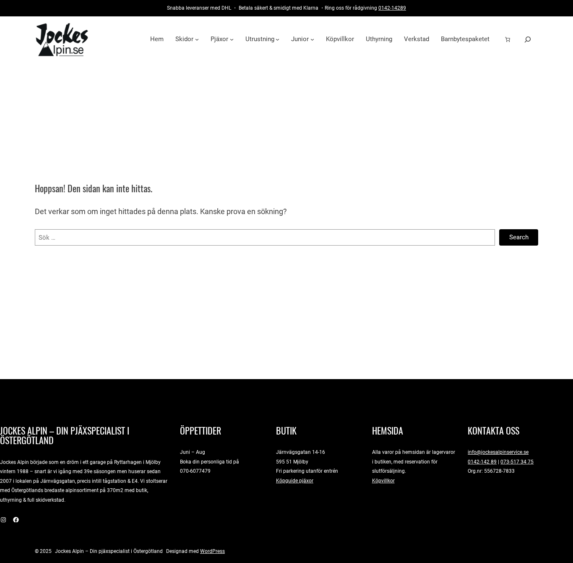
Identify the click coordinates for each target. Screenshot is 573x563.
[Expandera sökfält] (527, 39)
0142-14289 (392, 8)
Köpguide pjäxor (294, 480)
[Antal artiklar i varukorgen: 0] (507, 39)
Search (519, 237)
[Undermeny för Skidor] (197, 39)
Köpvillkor (383, 480)
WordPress (212, 551)
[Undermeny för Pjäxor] (232, 39)
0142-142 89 (482, 461)
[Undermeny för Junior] (312, 39)
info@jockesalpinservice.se (498, 452)
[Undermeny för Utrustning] (277, 39)
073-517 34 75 (517, 461)
